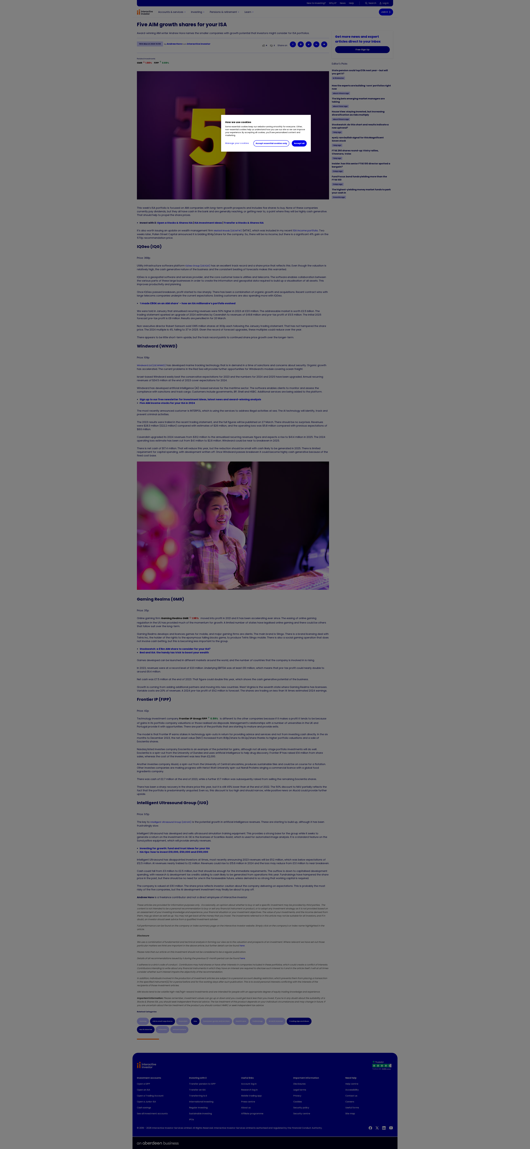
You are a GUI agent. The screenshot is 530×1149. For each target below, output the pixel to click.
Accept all (299, 143)
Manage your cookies (237, 143)
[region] (266, 133)
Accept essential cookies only (271, 143)
